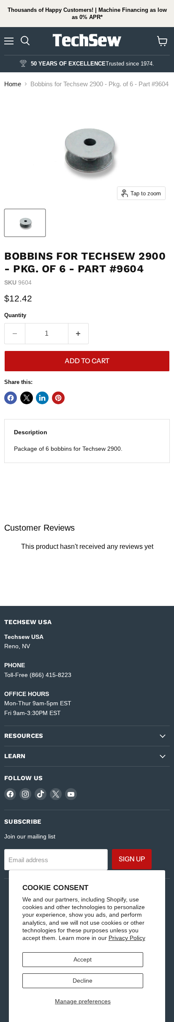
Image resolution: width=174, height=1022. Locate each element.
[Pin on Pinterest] (58, 398)
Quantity (15, 315)
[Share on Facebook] (10, 398)
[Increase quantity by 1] (78, 333)
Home (12, 84)
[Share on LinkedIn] (42, 398)
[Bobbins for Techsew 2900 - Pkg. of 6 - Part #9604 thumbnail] (25, 222)
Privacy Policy (127, 937)
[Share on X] (26, 398)
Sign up (132, 859)
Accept (82, 959)
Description (30, 432)
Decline (82, 980)
